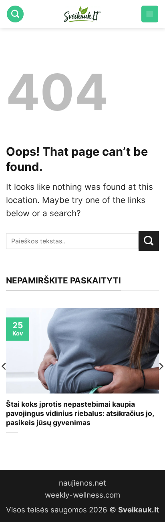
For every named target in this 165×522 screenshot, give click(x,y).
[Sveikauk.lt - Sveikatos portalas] (82, 14)
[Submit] (149, 241)
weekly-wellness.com (82, 495)
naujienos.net (82, 483)
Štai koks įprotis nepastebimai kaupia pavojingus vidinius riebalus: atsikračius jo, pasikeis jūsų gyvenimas (80, 413)
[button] (149, 14)
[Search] (15, 14)
